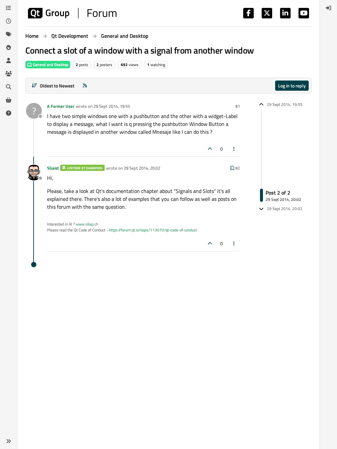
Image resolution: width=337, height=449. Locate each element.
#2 (237, 168)
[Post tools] (234, 149)
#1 (237, 106)
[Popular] (8, 47)
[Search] (8, 87)
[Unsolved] (8, 113)
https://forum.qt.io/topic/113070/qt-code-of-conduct (153, 230)
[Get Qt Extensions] (8, 100)
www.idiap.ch (87, 224)
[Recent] (8, 21)
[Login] (328, 8)
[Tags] (8, 34)
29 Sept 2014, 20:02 (142, 168)
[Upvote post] (210, 149)
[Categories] (8, 8)
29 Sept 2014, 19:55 (111, 106)
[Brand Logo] (72, 13)
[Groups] (8, 73)
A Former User (60, 106)
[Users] (8, 60)
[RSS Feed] (85, 86)
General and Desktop (50, 64)
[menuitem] (328, 8)
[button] (8, 441)
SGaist (53, 168)
